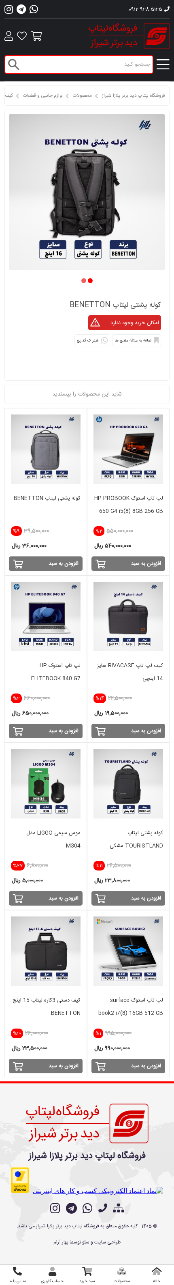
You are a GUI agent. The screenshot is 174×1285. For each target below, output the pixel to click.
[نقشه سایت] (118, 1209)
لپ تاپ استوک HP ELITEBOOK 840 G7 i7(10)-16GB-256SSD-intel (48, 678)
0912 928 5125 (145, 9)
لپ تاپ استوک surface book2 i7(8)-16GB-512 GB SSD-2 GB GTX (130, 1013)
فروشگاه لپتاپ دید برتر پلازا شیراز (133, 96)
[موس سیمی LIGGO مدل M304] (46, 784)
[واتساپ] (34, 11)
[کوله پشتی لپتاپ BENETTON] (46, 449)
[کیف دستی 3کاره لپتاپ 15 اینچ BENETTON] (46, 951)
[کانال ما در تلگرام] (71, 1208)
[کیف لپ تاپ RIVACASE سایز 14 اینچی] (128, 616)
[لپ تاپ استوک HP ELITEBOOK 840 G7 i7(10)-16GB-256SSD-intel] (46, 616)
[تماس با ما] (102, 1209)
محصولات (82, 96)
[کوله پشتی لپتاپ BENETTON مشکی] (86, 267)
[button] (90, 280)
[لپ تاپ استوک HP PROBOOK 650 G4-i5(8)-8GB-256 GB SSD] (128, 449)
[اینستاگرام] (8, 11)
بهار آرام (60, 1242)
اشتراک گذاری (88, 340)
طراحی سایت (107, 1242)
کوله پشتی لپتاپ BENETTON (47, 498)
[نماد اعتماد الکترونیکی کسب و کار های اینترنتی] (98, 1191)
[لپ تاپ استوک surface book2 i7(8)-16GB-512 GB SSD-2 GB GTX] (128, 951)
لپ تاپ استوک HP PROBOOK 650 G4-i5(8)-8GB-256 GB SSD (128, 511)
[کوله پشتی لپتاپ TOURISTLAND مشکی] (128, 784)
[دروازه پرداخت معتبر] (20, 1180)
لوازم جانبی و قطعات (43, 96)
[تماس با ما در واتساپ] (88, 1208)
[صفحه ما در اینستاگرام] (55, 1208)
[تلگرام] (21, 11)
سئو (85, 1242)
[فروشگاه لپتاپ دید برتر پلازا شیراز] (87, 1122)
